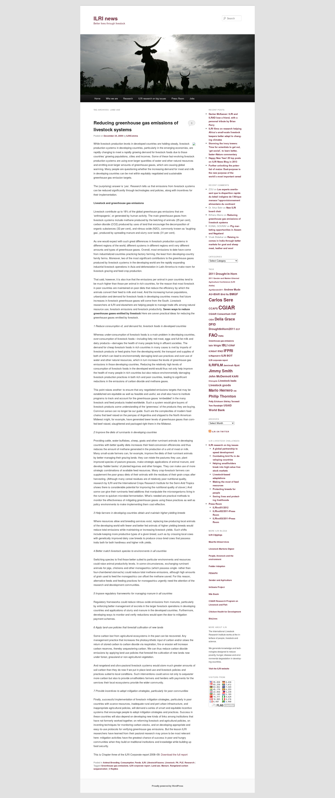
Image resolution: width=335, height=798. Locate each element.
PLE (182, 762)
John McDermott (220, 376)
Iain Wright (215, 345)
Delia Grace (225, 318)
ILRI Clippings (215, 534)
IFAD (220, 351)
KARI (235, 376)
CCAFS (213, 308)
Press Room (178, 98)
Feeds (138, 762)
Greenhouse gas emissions (114, 765)
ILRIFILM (216, 364)
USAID (228, 405)
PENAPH (213, 573)
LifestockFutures (155, 762)
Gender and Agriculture (220, 580)
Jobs (192, 98)
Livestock (170, 762)
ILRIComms (132, 135)
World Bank (217, 410)
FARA (221, 336)
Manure (165, 765)
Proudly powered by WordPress (167, 785)
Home (97, 98)
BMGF (233, 294)
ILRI (144, 762)
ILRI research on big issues (152, 98)
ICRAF (231, 345)
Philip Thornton (222, 396)
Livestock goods (220, 385)
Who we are (112, 98)
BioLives (213, 618)
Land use (155, 765)
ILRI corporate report (139, 765)
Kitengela (213, 381)
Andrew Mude (232, 289)
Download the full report (174, 754)
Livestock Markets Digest (221, 548)
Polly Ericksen (216, 401)
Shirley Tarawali (231, 401)
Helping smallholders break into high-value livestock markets (227, 467)
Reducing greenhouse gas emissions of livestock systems (225, 218)
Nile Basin (214, 594)
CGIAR (226, 307)
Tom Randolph (216, 405)
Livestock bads (227, 380)
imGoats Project (217, 587)
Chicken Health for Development (225, 611)
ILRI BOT (226, 355)
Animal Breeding (111, 762)
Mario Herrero (221, 390)
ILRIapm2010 (215, 355)
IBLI (225, 345)
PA (177, 762)
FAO (213, 335)
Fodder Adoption (217, 566)
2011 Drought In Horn (223, 274)
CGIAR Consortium (219, 314)
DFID (212, 324)
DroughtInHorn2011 (222, 329)
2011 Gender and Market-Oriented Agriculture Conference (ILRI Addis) (224, 282)
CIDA (211, 319)
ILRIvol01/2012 (220, 507)
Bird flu (225, 294)
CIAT (233, 314)
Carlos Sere (221, 300)
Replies (113, 768)
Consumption (127, 762)
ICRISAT (213, 351)
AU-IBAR (214, 294)
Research (128, 98)
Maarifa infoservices (219, 541)
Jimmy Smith (221, 371)
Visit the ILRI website (219, 668)
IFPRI (228, 350)
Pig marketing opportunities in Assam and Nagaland (225, 229)
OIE (235, 391)
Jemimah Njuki (232, 365)
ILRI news (106, 18)
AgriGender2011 (216, 289)
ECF (238, 329)
